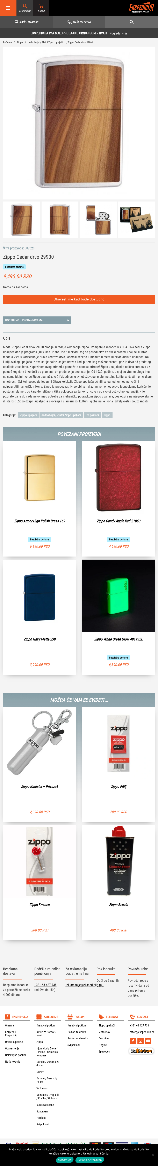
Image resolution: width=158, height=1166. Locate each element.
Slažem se (65, 1159)
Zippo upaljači (28, 415)
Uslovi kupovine (14, 1041)
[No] (153, 1155)
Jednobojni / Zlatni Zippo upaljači (45, 42)
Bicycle (103, 1045)
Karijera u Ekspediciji (11, 1033)
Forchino (41, 1117)
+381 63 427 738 (45, 985)
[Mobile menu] (8, 8)
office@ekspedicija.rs (142, 1032)
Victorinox (42, 1088)
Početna (7, 42)
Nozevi (40, 1071)
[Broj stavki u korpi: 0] (41, 8)
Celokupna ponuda (16, 1055)
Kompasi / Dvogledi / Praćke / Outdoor (47, 1096)
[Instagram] (140, 1041)
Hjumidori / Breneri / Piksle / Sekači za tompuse (47, 1052)
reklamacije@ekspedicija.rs (83, 985)
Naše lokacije (12, 1061)
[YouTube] (148, 1041)
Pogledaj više (40, 33)
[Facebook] (133, 1041)
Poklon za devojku (77, 1038)
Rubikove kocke (45, 1104)
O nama (9, 1025)
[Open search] (131, 22)
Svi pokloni (92, 415)
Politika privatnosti (89, 1159)
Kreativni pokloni (45, 1025)
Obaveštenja (12, 1048)
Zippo (20, 42)
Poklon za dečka (76, 1032)
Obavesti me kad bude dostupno (79, 299)
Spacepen (42, 1111)
